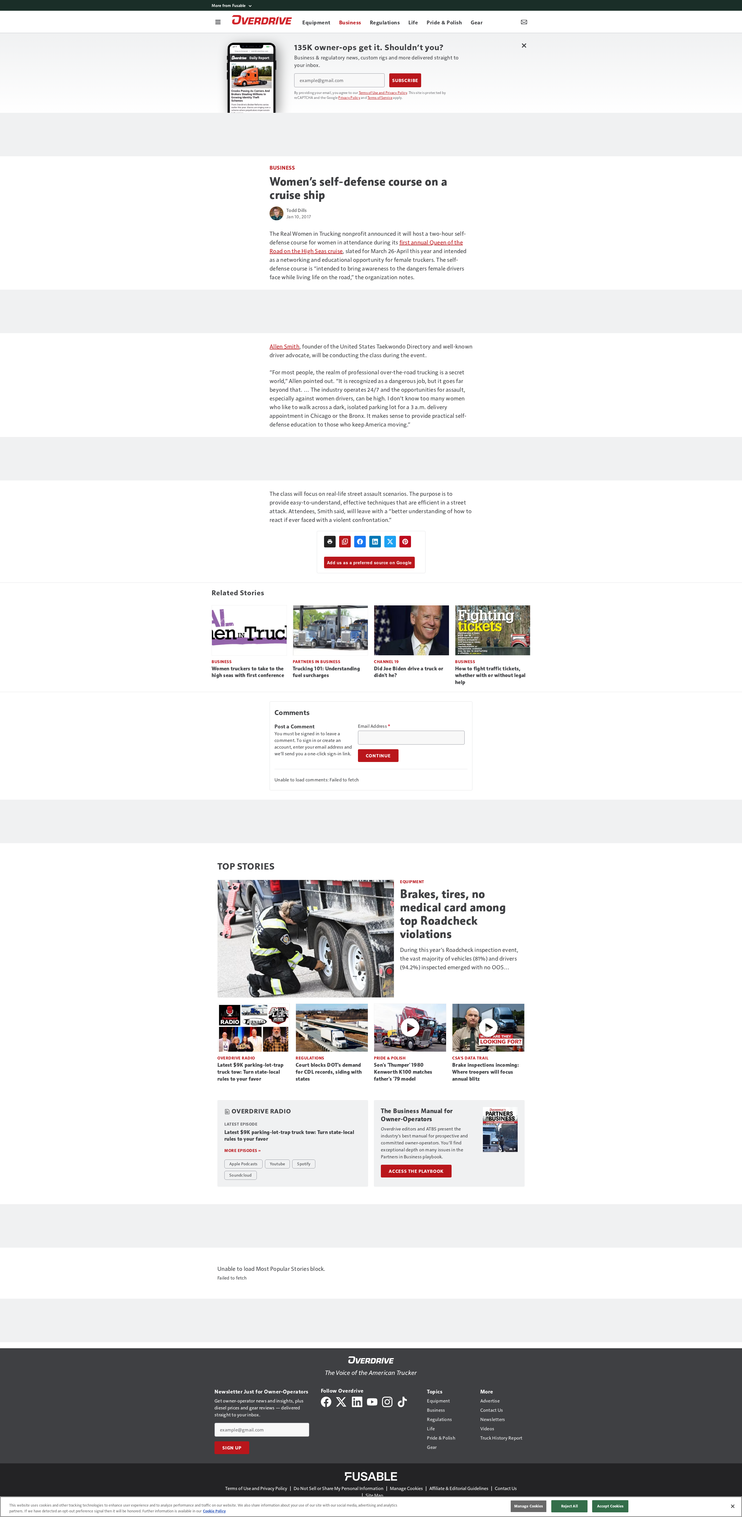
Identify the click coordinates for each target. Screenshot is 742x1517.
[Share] (360, 541)
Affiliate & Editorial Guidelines (458, 1488)
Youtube (277, 1163)
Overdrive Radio (236, 1057)
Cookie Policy (214, 1511)
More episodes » (242, 1150)
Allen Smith (284, 346)
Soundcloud (240, 1174)
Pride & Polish (389, 1057)
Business (282, 167)
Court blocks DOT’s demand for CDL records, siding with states (329, 1072)
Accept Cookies (610, 1506)
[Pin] (405, 541)
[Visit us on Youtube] (372, 1401)
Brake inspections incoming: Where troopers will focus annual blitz (485, 1072)
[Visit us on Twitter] (341, 1401)
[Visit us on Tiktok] (402, 1401)
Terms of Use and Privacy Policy (383, 92)
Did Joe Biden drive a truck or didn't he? (408, 672)
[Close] (732, 1506)
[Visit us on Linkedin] (357, 1401)
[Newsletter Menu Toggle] (524, 22)
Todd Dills (296, 210)
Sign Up (231, 1448)
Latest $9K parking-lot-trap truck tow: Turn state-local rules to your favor (250, 1072)
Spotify (303, 1163)
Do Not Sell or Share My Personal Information (338, 1488)
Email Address (374, 726)
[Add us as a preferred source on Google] (345, 541)
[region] (371, 1506)
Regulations (310, 1057)
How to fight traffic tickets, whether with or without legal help (490, 675)
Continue (378, 755)
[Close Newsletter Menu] (524, 45)
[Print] (330, 541)
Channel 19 (386, 661)
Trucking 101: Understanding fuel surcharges (326, 672)
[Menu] (217, 22)
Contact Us (506, 1488)
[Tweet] (390, 541)
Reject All (569, 1506)
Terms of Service (380, 97)
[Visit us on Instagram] (387, 1401)
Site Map (374, 1495)
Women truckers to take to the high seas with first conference (248, 672)
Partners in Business (316, 661)
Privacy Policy (349, 97)
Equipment (412, 881)
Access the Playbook (416, 1171)
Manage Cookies (406, 1488)
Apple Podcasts (243, 1163)
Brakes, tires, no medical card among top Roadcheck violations (453, 914)
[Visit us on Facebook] (326, 1401)
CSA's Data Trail (470, 1057)
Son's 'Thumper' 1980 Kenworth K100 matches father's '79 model (403, 1072)
